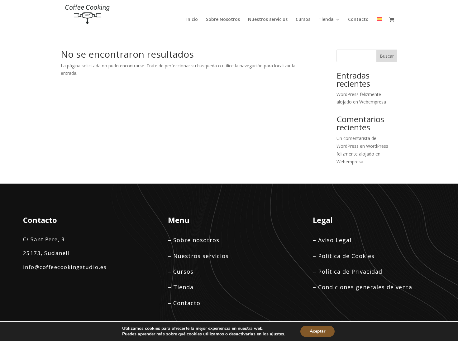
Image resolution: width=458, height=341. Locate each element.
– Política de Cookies (344, 256)
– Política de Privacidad (347, 271)
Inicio (192, 19)
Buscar (387, 56)
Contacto (358, 19)
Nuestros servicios (268, 19)
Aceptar (317, 331)
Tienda (326, 19)
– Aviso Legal (332, 240)
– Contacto (184, 303)
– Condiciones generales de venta (362, 287)
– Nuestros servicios (198, 256)
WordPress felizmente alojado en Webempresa (362, 154)
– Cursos (180, 271)
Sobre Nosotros (223, 19)
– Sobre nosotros (193, 240)
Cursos (303, 19)
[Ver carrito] (393, 20)
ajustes (277, 334)
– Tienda (180, 287)
